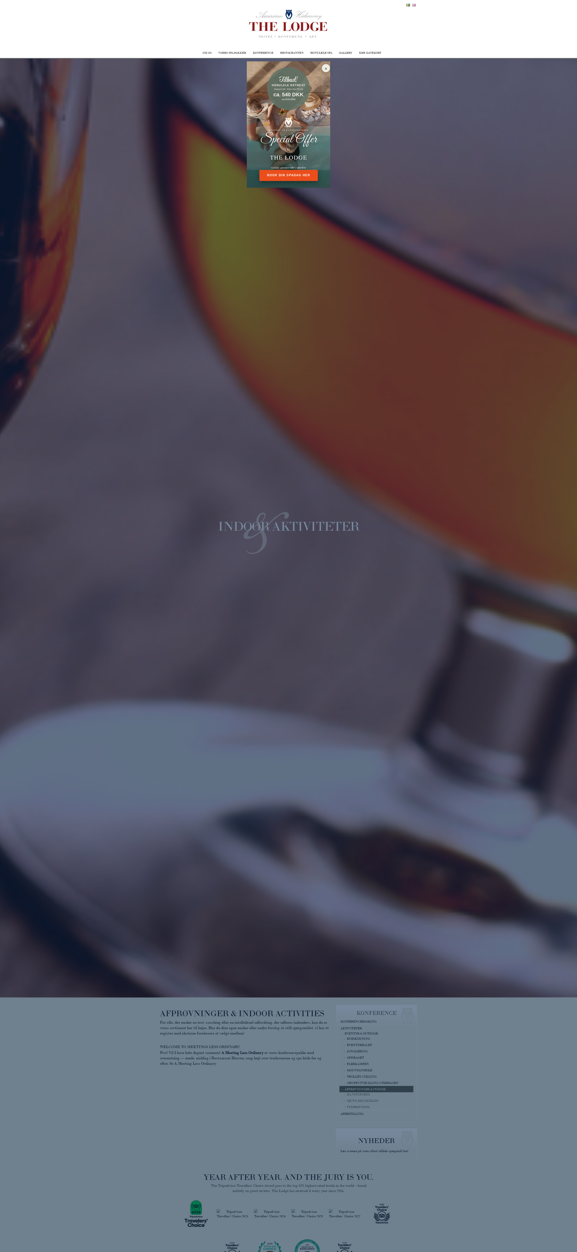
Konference (263, 53)
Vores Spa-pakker (232, 53)
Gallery (345, 53)
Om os (207, 53)
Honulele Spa (321, 53)
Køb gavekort (370, 53)
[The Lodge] (288, 23)
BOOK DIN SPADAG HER (288, 175)
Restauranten (292, 53)
